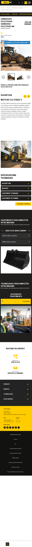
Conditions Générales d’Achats (15, 453)
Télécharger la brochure (23, 203)
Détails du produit (5, 14)
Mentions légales (15, 457)
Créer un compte (7, 413)
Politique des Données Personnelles (15, 462)
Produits (8, 7)
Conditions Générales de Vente (15, 448)
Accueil (2, 7)
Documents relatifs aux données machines (15, 471)
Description (15, 14)
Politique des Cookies (15, 467)
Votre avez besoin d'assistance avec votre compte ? (15, 414)
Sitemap (15, 439)
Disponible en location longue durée (16, 42)
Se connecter (6, 411)
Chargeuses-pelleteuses (17, 7)
